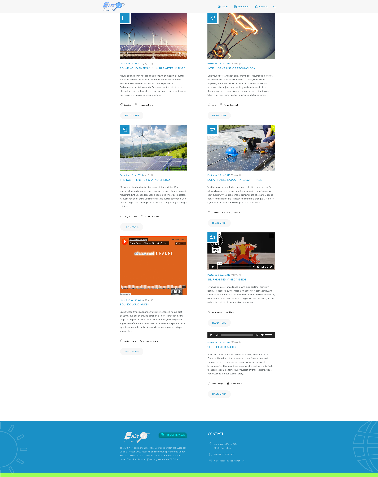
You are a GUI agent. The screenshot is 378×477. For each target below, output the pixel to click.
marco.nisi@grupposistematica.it (229, 460)
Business (133, 216)
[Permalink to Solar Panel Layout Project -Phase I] (241, 169)
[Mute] (262, 334)
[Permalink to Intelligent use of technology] (241, 58)
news (214, 105)
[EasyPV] (114, 6)
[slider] (269, 334)
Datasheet (243, 6)
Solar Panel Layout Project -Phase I (235, 180)
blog (126, 216)
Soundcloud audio (134, 304)
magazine (143, 105)
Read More (132, 115)
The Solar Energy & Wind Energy (145, 180)
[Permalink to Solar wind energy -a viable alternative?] (153, 58)
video (219, 312)
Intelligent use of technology (231, 68)
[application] (241, 335)
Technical (234, 105)
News (150, 105)
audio (214, 383)
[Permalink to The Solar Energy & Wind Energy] (153, 169)
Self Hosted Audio (221, 347)
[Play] (211, 334)
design (127, 341)
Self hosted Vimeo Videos (226, 279)
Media (225, 6)
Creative (127, 105)
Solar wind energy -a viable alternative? (152, 68)
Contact (263, 6)
